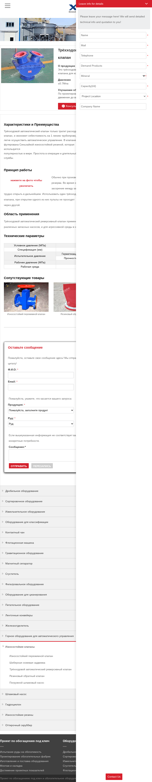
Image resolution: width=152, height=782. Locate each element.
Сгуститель (12, 573)
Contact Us (114, 776)
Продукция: (16, 404)
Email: (12, 381)
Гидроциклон (13, 704)
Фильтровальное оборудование (24, 584)
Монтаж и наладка (11, 765)
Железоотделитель (17, 625)
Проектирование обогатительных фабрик (25, 756)
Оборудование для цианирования (26, 594)
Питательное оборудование (22, 604)
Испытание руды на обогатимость (20, 751)
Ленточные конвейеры (19, 615)
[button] (114, 3)
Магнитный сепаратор (18, 563)
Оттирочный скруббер (18, 725)
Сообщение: (17, 446)
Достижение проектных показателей (22, 770)
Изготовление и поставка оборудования (24, 761)
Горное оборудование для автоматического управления (39, 636)
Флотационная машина (19, 542)
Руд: (11, 418)
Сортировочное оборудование (23, 501)
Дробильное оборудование (21, 490)
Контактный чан (14, 532)
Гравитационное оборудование (24, 553)
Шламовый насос (16, 694)
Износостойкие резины (19, 714)
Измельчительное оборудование (25, 511)
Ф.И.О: (13, 369)
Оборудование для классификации (26, 522)
